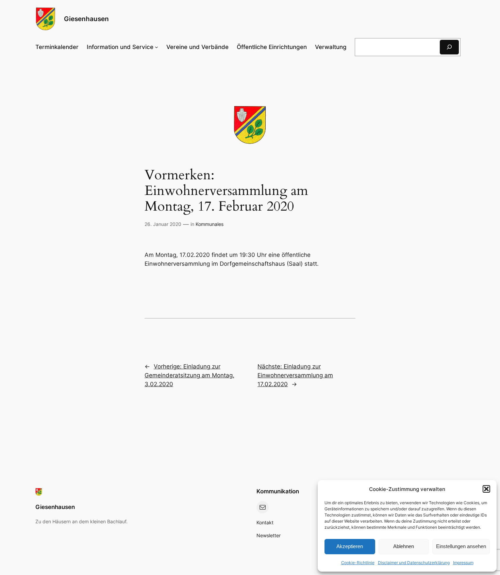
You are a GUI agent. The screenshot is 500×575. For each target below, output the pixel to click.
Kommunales (209, 224)
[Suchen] (449, 47)
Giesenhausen (86, 19)
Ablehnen (403, 546)
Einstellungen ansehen (461, 546)
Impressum (463, 562)
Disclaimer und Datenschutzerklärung (414, 562)
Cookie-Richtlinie (357, 562)
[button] (486, 489)
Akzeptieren (349, 546)
